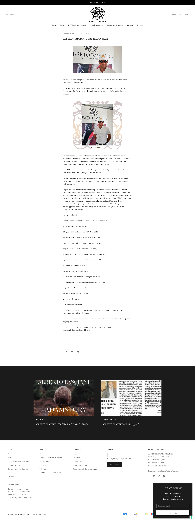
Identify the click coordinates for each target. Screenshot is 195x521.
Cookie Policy (45, 465)
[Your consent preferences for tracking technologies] (191, 517)
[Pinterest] (164, 475)
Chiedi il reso (78, 461)
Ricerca (42, 454)
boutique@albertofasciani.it (158, 465)
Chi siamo (140, 25)
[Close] (190, 485)
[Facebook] (149, 475)
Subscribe (173, 513)
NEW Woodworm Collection (77, 25)
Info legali (43, 469)
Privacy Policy (45, 461)
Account (173, 14)
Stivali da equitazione (96, 25)
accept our (120, 459)
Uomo (62, 25)
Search (180, 14)
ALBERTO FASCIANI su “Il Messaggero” (120, 424)
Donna (54, 25)
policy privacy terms (124, 459)
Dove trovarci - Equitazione (115, 25)
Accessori (130, 25)
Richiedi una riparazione (82, 465)
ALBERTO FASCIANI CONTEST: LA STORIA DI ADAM (61, 424)
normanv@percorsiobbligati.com (20, 497)
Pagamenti (76, 454)
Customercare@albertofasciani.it (85, 469)
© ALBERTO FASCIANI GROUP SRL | (20, 514)
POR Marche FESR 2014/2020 (50, 473)
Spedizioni (77, 458)
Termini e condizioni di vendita (51, 458)
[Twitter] (154, 475)
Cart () (187, 14)
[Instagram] (159, 475)
